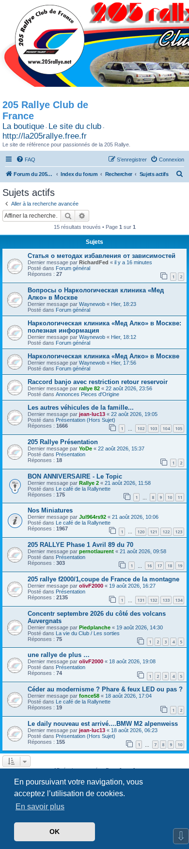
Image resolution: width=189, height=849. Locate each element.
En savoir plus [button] (40, 806)
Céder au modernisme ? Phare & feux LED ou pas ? (105, 689)
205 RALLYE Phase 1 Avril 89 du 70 (80, 544)
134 (178, 600)
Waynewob (92, 304)
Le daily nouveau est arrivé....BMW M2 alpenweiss (103, 723)
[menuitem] (25, 159)
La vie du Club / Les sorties (88, 633)
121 (153, 532)
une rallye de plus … (59, 654)
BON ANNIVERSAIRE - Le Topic (75, 476)
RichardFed (94, 262)
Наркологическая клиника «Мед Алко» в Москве (103, 356)
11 (179, 497)
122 (166, 532)
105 (178, 428)
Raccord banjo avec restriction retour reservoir (98, 381)
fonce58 (89, 696)
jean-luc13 (92, 414)
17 (159, 565)
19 (179, 565)
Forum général (73, 268)
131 (140, 600)
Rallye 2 (89, 483)
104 (166, 428)
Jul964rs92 (92, 517)
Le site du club (74, 126)
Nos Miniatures (50, 510)
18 (169, 565)
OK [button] (54, 831)
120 (140, 532)
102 (140, 428)
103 (153, 428)
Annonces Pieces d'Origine (87, 394)
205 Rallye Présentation (63, 442)
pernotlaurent (96, 551)
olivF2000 (91, 586)
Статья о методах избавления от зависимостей (101, 255)
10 (169, 497)
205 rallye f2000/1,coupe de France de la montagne (103, 579)
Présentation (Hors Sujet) (85, 420)
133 (166, 600)
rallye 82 (89, 388)
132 (153, 600)
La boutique (23, 126)
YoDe (85, 448)
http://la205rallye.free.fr (44, 136)
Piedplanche (94, 627)
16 (149, 565)
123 (178, 532)
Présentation (70, 454)
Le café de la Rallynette (83, 489)
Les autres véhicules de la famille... (81, 407)
